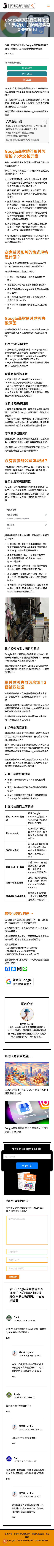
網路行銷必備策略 (22, 1533)
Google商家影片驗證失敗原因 (20, 132)
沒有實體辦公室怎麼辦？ (17, 136)
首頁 (7, 45)
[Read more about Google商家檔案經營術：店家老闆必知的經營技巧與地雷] (27, 1112)
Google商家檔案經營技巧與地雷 (22, 947)
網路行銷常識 (17, 45)
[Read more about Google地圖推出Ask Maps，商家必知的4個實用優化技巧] (27, 1073)
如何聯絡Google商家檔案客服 (21, 950)
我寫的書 (8, 1533)
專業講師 (40, 470)
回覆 (8, 1338)
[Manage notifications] (5, 1541)
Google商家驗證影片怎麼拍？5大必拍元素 (26, 125)
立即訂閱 (27, 1165)
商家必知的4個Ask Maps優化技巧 (23, 954)
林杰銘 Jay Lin (26, 1352)
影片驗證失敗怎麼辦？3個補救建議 (22, 139)
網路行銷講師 (38, 1533)
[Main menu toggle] (48, 6)
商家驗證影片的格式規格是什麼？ (22, 129)
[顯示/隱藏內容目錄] (43, 122)
